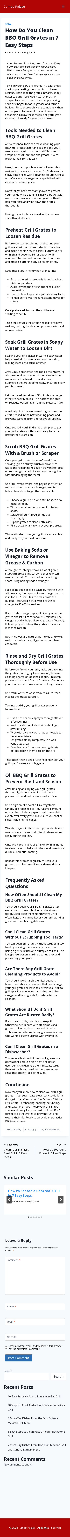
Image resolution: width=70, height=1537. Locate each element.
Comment (14, 1260)
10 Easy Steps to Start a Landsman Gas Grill (34, 1396)
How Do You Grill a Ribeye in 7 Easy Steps (52, 1149)
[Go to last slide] (9, 1199)
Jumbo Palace (14, 52)
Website (11, 1337)
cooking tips (31, 1129)
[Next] (60, 1199)
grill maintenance (50, 1129)
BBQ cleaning (14, 1129)
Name (11, 1306)
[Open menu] (63, 6)
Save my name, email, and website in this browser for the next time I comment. (35, 1348)
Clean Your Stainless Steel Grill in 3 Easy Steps (16, 1151)
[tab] (28, 1217)
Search (8, 1371)
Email (11, 1321)
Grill (8, 24)
